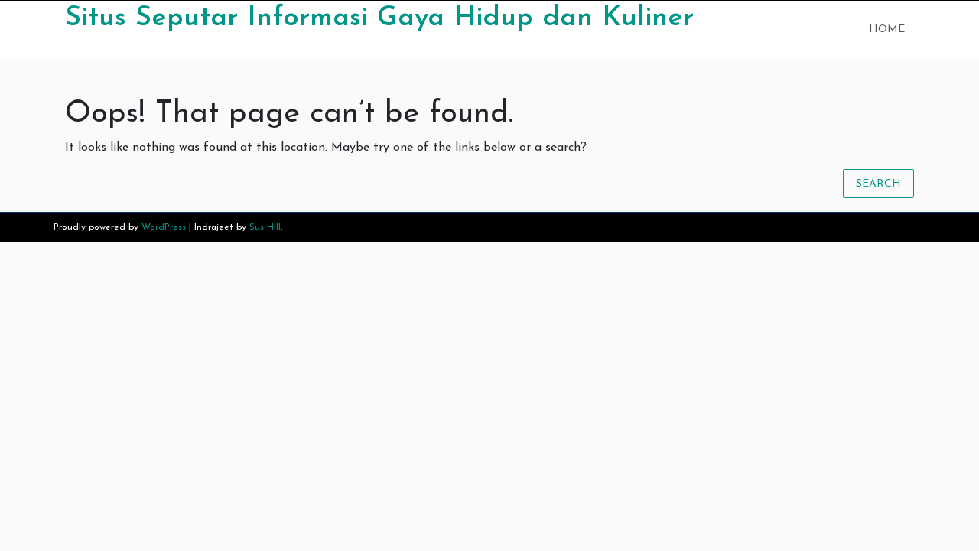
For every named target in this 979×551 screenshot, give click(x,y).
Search (878, 184)
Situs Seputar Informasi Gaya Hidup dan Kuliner (379, 18)
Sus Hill (265, 227)
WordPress (163, 227)
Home (887, 29)
